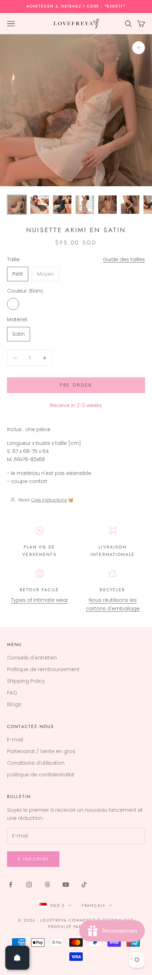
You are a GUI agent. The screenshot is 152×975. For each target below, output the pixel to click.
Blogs (14, 704)
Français (94, 905)
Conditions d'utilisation (36, 763)
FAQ (12, 692)
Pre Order (76, 385)
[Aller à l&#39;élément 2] (39, 205)
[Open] (17, 958)
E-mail (15, 739)
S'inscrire (33, 859)
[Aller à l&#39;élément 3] (62, 205)
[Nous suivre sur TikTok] (84, 884)
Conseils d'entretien (32, 657)
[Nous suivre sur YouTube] (65, 884)
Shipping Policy (26, 681)
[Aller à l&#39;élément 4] (85, 205)
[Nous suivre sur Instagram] (29, 884)
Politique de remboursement (43, 669)
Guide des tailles (124, 259)
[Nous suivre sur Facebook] (10, 884)
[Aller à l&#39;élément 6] (130, 205)
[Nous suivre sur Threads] (47, 884)
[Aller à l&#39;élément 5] (107, 205)
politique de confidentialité (40, 774)
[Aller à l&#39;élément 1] (17, 205)
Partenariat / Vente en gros (41, 751)
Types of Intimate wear (39, 600)
